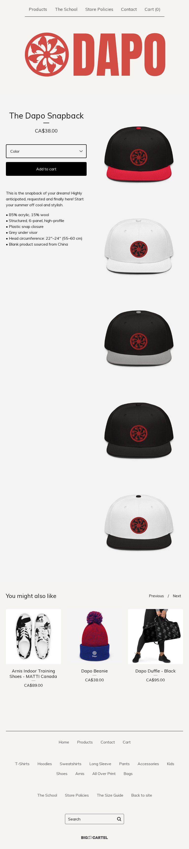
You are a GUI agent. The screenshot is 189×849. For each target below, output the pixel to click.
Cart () (152, 9)
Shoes (61, 773)
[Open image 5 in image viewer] (139, 522)
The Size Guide (110, 795)
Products (38, 9)
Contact (129, 9)
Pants (124, 763)
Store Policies (99, 9)
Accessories (148, 763)
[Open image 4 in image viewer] (139, 430)
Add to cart (46, 168)
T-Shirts (22, 763)
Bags (128, 773)
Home (64, 742)
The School (66, 9)
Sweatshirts (70, 763)
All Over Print (104, 773)
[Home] (94, 54)
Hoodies (44, 763)
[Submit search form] (119, 819)
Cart (127, 742)
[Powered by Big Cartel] (94, 837)
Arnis (79, 773)
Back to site (141, 795)
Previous (156, 596)
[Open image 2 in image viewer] (139, 246)
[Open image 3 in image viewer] (139, 338)
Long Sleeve (100, 763)
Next (177, 596)
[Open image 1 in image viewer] (139, 154)
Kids (170, 763)
